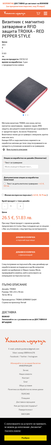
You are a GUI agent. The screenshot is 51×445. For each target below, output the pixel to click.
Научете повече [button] (13, 431)
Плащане (25, 398)
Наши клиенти (25, 374)
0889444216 (29, 352)
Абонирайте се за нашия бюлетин (25, 363)
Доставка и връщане (25, 402)
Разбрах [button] (26, 438)
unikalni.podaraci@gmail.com (27, 349)
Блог (26, 381)
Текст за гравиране (13, 162)
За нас (26, 370)
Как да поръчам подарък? (25, 406)
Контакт (25, 378)
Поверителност (26, 409)
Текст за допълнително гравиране (24, 185)
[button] (23, 115)
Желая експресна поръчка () (25, 195)
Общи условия (25, 385)
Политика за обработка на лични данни (25, 389)
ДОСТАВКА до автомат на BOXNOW (31, 3)
